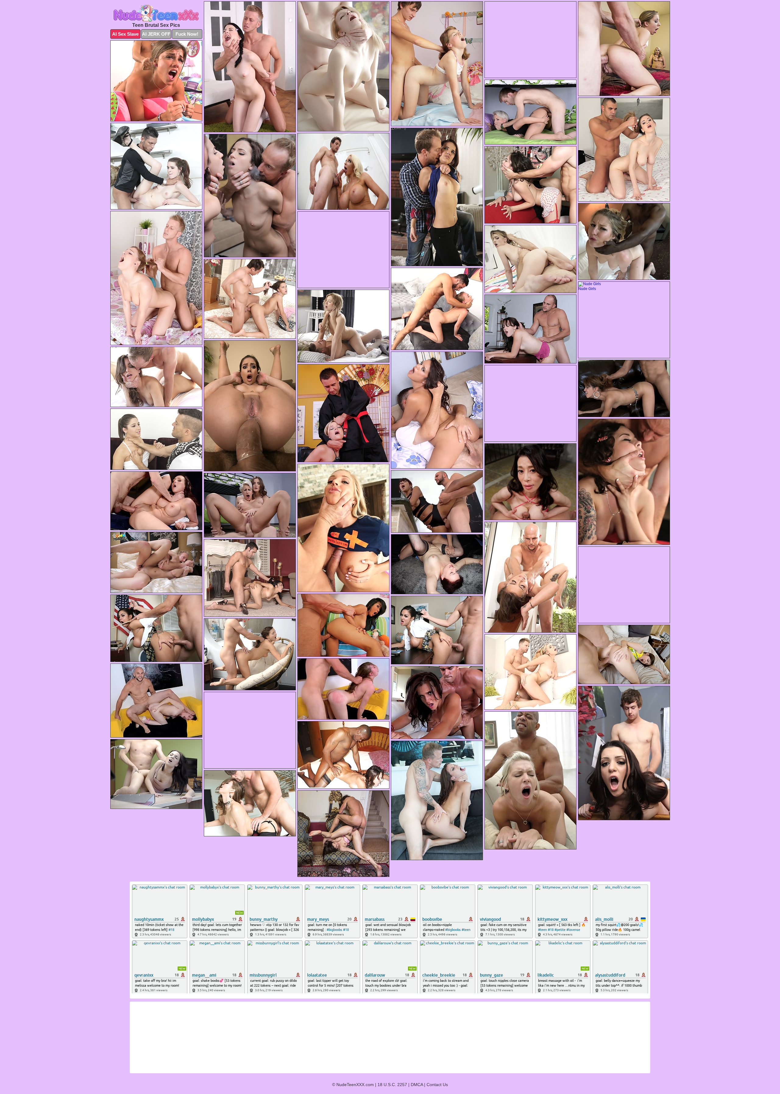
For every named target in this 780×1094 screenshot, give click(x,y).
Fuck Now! (187, 34)
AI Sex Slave (125, 34)
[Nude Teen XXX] (156, 13)
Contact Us (437, 1084)
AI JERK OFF (156, 34)
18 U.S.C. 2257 (392, 1084)
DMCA (417, 1084)
